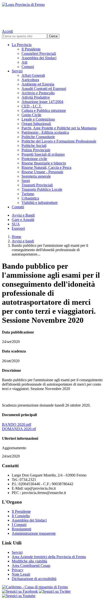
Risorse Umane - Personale (42, 172)
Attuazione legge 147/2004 (42, 102)
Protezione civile (34, 159)
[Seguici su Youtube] (18, 596)
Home (16, 237)
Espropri (18, 228)
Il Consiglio (21, 516)
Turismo (27, 194)
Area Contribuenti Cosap (31, 565)
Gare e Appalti (23, 220)
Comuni (27, 67)
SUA (16, 224)
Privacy (17, 570)
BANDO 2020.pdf (16, 424)
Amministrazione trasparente (34, 533)
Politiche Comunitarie (38, 137)
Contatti (18, 207)
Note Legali (21, 574)
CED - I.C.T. (31, 106)
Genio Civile (31, 115)
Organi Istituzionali (36, 124)
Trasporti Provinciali (37, 185)
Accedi (7, 31)
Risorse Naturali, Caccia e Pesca (46, 167)
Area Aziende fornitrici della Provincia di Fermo (49, 557)
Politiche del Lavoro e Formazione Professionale (58, 141)
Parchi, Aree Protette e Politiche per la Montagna (58, 128)
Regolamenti (21, 529)
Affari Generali (33, 75)
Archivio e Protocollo (38, 93)
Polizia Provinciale (35, 150)
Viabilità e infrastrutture (39, 202)
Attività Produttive (35, 97)
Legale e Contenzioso (38, 119)
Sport (25, 181)
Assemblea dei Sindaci (38, 58)
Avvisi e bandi (23, 241)
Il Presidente (31, 49)
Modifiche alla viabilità (29, 561)
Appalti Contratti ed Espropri (43, 88)
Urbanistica (30, 198)
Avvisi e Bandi (23, 215)
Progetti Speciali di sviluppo (43, 154)
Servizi (17, 71)
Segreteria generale (36, 176)
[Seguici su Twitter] (55, 591)
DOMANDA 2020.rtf (19, 429)
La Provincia (22, 45)
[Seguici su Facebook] (20, 591)
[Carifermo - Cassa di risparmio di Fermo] (52, 587)
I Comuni (19, 525)
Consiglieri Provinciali (38, 53)
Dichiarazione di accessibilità (34, 579)
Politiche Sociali (33, 145)
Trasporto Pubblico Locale (41, 189)
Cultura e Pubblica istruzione (43, 110)
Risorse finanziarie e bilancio (43, 163)
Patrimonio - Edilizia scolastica (45, 132)
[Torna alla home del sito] (52, 14)
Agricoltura (30, 80)
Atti (24, 62)
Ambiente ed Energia (37, 84)
